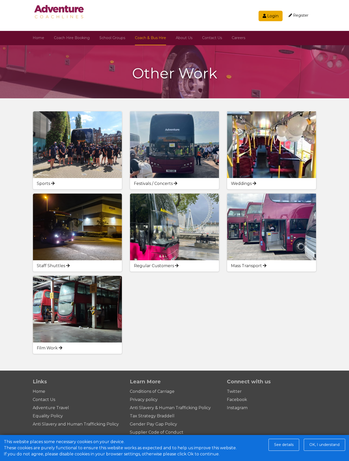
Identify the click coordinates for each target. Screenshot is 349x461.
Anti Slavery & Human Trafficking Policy (170, 407)
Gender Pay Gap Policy (153, 424)
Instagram (237, 407)
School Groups (112, 38)
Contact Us (212, 38)
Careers (238, 38)
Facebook (237, 399)
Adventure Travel (51, 407)
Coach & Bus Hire (150, 38)
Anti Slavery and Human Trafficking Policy (76, 424)
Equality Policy (48, 415)
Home (38, 38)
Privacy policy (144, 399)
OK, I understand (324, 444)
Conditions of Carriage (152, 391)
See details (284, 444)
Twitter (234, 391)
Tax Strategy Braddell (152, 415)
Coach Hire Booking (72, 38)
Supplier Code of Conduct (156, 432)
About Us (184, 38)
